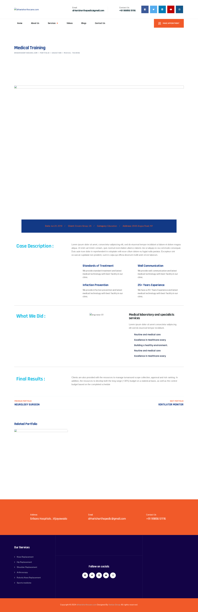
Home (19, 23)
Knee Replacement (25, 557)
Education (112, 226)
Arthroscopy (22, 572)
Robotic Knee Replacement (29, 578)
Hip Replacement (24, 562)
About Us (35, 23)
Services (52, 23)
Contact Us (100, 23)
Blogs (83, 23)
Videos (70, 23)
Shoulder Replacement (27, 567)
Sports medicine (24, 583)
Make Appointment (170, 23)
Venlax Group (114, 605)
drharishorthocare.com (87, 605)
